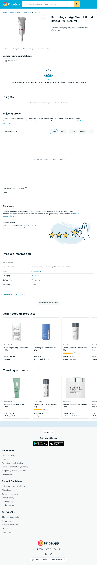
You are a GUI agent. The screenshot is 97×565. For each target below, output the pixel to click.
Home (5, 12)
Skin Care (27, 12)
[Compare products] (43, 17)
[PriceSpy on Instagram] (50, 554)
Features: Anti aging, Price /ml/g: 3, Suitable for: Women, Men (69, 29)
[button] (10, 61)
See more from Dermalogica (14, 294)
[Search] (77, 4)
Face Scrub (37, 12)
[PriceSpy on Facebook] (46, 554)
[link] (17, 339)
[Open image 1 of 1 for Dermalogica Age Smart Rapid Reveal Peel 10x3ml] (22, 30)
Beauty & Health (16, 12)
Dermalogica (36, 271)
